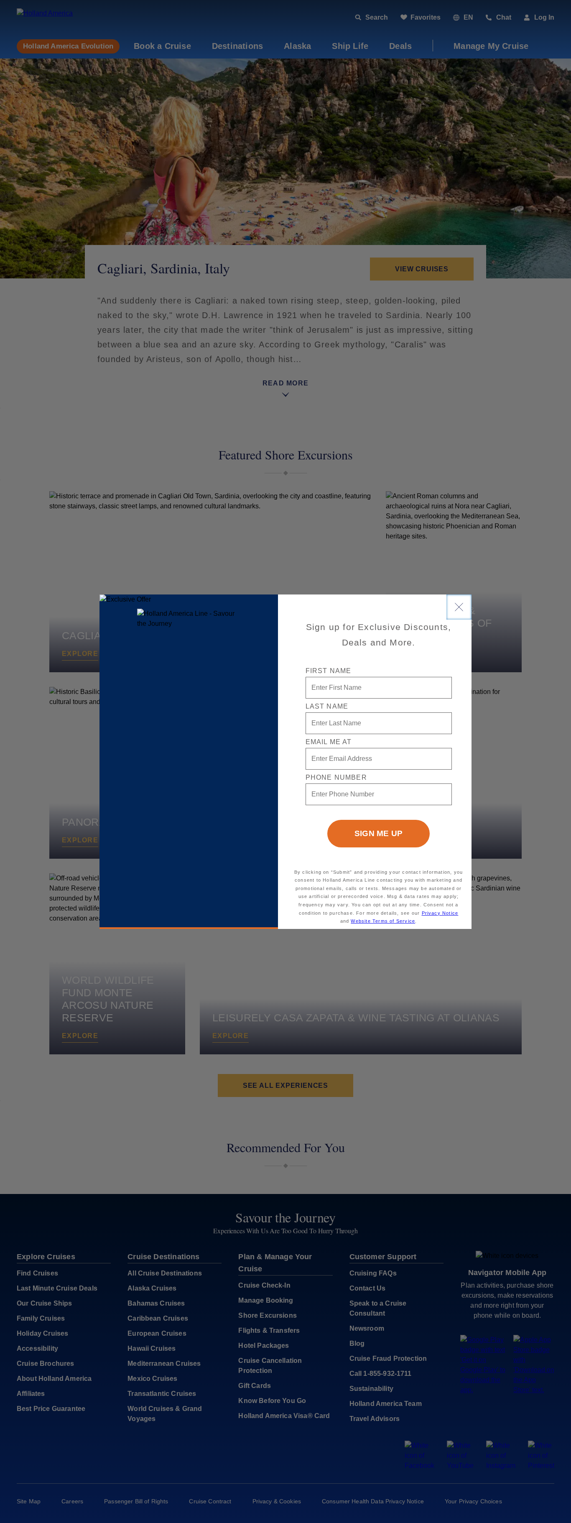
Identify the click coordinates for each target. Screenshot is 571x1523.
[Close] (459, 607)
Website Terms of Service (383, 920)
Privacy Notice (440, 913)
